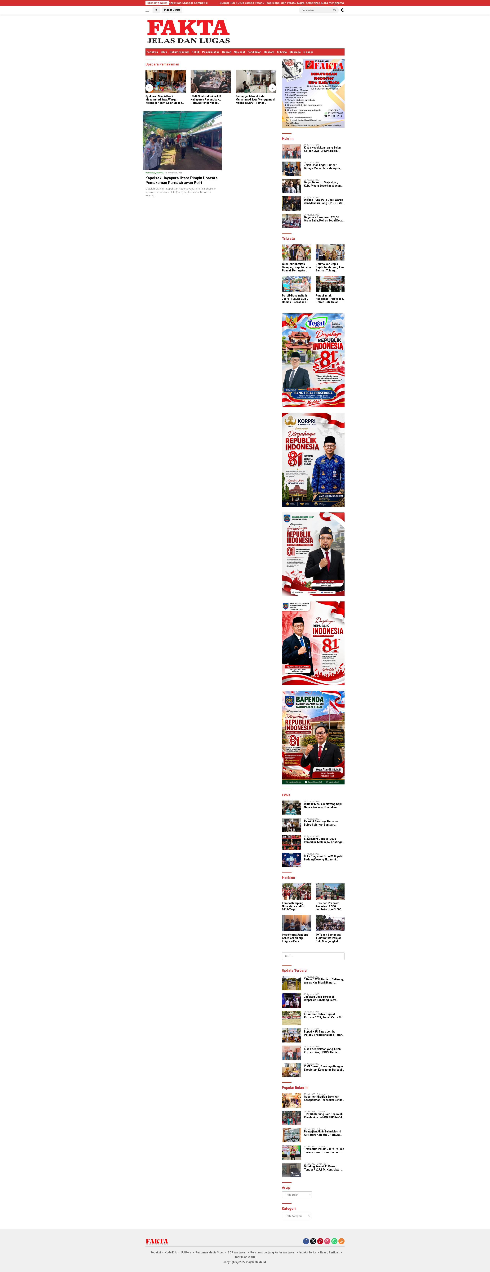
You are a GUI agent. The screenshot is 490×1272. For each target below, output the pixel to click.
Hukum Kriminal (179, 52)
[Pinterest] (320, 1241)
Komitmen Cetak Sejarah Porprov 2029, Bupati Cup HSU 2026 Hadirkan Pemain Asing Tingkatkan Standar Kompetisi (323, 1016)
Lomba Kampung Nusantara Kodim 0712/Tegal (293, 906)
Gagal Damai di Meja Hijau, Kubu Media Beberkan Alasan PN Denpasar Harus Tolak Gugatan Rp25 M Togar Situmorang (322, 184)
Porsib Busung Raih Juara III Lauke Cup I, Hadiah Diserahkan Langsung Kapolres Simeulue (295, 299)
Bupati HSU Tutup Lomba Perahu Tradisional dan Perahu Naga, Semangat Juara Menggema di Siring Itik (208, 3)
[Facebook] (306, 1241)
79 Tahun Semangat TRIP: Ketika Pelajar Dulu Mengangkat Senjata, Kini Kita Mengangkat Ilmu (328, 938)
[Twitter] (313, 1241)
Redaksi (155, 1252)
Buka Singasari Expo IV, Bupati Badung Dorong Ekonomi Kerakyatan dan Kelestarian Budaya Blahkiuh (323, 858)
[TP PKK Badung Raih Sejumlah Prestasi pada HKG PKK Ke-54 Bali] (291, 1118)
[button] (335, 10)
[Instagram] (327, 1241)
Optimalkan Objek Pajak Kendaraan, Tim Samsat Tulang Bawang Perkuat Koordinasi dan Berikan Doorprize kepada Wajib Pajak (330, 267)
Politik (195, 52)
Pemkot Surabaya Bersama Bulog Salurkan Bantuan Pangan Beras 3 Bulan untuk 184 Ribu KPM (324, 823)
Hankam (269, 52)
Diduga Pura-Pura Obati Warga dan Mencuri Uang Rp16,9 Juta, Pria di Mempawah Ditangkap (323, 201)
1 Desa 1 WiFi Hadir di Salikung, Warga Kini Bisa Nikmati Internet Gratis (324, 981)
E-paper (308, 52)
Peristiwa (152, 52)
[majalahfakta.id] (188, 31)
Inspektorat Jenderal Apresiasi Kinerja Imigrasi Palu (295, 938)
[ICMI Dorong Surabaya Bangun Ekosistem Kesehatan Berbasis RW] (291, 1070)
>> (156, 9)
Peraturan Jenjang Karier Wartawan (272, 1252)
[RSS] (341, 1241)
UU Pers (186, 1252)
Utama (159, 172)
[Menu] (148, 10)
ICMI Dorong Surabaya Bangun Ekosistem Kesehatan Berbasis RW (323, 1068)
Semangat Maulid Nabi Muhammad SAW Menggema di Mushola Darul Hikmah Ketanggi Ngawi (210, 99)
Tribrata (282, 52)
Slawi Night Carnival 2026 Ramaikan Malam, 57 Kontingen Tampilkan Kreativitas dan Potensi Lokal (324, 840)
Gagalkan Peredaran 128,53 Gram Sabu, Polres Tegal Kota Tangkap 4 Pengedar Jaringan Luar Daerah (323, 219)
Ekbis (164, 52)
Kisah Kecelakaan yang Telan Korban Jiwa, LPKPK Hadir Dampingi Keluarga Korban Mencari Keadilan (322, 149)
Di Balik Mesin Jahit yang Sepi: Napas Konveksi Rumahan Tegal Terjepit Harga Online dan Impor (324, 805)
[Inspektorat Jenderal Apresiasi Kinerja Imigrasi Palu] (296, 923)
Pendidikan (254, 52)
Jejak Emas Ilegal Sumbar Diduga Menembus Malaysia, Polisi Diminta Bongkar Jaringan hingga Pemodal (322, 166)
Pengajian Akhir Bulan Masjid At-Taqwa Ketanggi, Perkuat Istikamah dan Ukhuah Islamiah (324, 1133)
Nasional (239, 52)
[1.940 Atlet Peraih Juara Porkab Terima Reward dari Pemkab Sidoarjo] (291, 1152)
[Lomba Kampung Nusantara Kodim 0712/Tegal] (296, 891)
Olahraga (295, 52)
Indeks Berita (172, 9)
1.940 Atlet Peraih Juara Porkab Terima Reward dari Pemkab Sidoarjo (324, 1150)
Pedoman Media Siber (209, 1252)
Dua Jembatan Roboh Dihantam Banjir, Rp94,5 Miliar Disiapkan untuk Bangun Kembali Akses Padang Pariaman (255, 99)
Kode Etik (171, 1252)
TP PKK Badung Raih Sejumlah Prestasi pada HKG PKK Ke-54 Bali (323, 1116)
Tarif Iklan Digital (245, 1256)
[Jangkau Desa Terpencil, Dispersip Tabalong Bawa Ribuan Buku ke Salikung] (291, 1000)
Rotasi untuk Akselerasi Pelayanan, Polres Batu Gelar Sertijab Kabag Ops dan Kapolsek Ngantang (330, 299)
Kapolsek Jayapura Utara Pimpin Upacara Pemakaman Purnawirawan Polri (181, 180)
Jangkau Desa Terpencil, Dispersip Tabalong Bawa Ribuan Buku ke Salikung (320, 998)
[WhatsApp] (334, 1241)
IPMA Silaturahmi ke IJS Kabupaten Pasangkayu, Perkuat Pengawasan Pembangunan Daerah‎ (160, 99)
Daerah (226, 52)
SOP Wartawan (237, 1252)
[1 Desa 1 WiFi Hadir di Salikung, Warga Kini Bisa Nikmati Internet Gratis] (291, 983)
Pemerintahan (211, 52)
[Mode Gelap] (343, 10)
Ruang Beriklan (329, 1252)
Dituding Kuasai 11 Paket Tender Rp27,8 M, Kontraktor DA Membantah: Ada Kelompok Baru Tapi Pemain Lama (323, 1168)
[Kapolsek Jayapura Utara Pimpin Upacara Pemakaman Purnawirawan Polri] (182, 141)
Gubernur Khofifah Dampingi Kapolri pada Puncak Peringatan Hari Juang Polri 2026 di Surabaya (296, 267)
